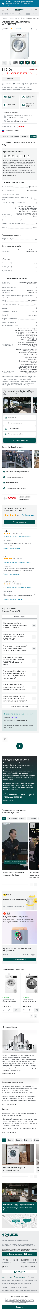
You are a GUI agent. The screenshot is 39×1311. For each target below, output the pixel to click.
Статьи (10, 1140)
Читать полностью (9, 176)
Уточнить (10, 79)
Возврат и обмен (17, 1284)
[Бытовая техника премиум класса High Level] (20, 9)
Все (3, 818)
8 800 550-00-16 (30, 1245)
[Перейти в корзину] (36, 9)
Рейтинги (28, 1140)
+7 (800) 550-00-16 (20, 720)
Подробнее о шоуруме (19, 440)
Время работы (6, 1262)
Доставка (30, 1092)
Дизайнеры (12, 818)
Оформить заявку (19, 959)
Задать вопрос (19, 617)
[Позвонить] (8, 9)
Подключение (6, 1280)
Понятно (19, 1307)
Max (15, 718)
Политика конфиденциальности (26, 1290)
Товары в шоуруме (20, 1277)
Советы (19, 1140)
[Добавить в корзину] (16, 1010)
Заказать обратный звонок (29, 1262)
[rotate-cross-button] (34, 625)
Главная (4, 18)
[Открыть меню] (3, 9)
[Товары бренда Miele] (28, 14)
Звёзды (22, 818)
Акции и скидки (7, 1277)
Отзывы (12, 1287)
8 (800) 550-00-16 (28, 1260)
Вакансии (27, 1284)
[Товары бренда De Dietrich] (12, 14)
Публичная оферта (8, 1290)
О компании (6, 1284)
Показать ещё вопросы (19, 707)
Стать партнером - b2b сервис (21, 1254)
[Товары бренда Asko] (5, 14)
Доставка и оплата (30, 1280)
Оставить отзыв (19, 522)
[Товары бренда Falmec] (20, 14)
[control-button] (35, 884)
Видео (25, 1287)
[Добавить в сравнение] (31, 28)
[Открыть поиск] (31, 9)
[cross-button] (36, 3)
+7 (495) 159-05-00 (10, 1260)
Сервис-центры (17, 1280)
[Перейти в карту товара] (11, 984)
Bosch (23, 18)
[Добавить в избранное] (36, 28)
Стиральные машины (13, 18)
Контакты (31, 1277)
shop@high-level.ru (28, 1267)
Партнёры (32, 818)
